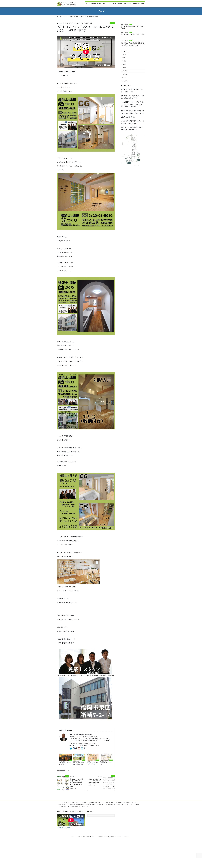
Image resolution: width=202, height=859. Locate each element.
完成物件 (128, 802)
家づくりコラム (62, 804)
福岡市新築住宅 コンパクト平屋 (106, 763)
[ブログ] (63, 779)
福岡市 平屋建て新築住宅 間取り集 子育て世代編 (92, 763)
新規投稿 (124, 54)
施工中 (134, 802)
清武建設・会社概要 (108, 802)
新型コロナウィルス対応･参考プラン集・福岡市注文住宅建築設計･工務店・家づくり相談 (76, 782)
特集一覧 (124, 77)
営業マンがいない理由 (123, 804)
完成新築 (124, 67)
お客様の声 (124, 81)
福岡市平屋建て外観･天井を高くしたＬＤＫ (65, 763)
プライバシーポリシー (86, 806)
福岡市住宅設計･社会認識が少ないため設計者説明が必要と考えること (85, 804)
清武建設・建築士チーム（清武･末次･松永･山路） (88, 802)
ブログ (112, 23)
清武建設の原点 (119, 802)
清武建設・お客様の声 (63, 806)
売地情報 (124, 64)
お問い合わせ (75, 806)
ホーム (60, 802)
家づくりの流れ (135, 804)
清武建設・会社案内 (69, 802)
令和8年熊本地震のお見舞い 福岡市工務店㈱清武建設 (79, 763)
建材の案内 (124, 71)
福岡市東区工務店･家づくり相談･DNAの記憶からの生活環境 (95, 780)
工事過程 (124, 61)
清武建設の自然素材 (110, 804)
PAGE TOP (196, 831)
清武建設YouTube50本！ (64, 828)
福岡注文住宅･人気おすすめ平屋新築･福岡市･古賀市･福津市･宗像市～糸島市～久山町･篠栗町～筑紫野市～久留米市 (132, 43)
